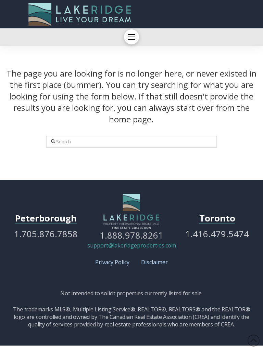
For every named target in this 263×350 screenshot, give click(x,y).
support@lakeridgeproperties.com (131, 245)
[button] (131, 36)
